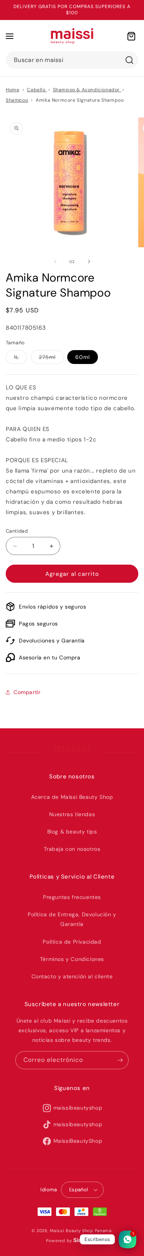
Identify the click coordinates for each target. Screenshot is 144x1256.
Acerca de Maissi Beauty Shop (72, 796)
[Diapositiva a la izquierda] (55, 261)
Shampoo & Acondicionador (87, 90)
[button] (9, 36)
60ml (82, 357)
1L (20, 358)
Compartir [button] (26, 692)
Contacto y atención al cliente (72, 976)
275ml (51, 358)
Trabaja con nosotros (72, 848)
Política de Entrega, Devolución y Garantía (72, 919)
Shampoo (17, 100)
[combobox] (72, 60)
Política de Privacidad (72, 941)
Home (12, 90)
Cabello (37, 90)
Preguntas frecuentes (72, 897)
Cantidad (17, 531)
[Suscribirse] (119, 1060)
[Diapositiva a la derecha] (89, 261)
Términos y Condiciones (72, 959)
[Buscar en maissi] (129, 60)
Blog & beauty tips (72, 831)
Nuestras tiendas (72, 814)
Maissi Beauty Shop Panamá (81, 1230)
